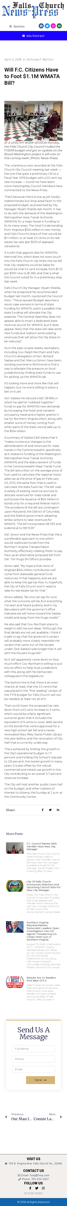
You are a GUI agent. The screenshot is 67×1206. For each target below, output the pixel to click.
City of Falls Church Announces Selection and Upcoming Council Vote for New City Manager (44, 886)
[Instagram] (53, 25)
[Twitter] (47, 25)
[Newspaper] (59, 25)
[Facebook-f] (30, 1188)
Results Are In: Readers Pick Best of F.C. (41, 979)
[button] (17, 26)
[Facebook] (41, 25)
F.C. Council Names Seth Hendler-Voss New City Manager (42, 846)
